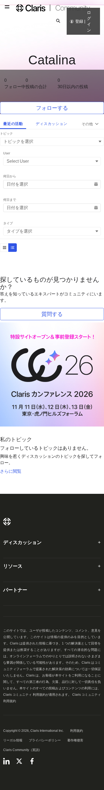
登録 (79, 21)
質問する (52, 314)
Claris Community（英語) (21, 750)
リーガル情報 (12, 740)
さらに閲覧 (10, 471)
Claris (7, 521)
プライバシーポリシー (45, 740)
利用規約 (76, 731)
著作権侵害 (75, 740)
